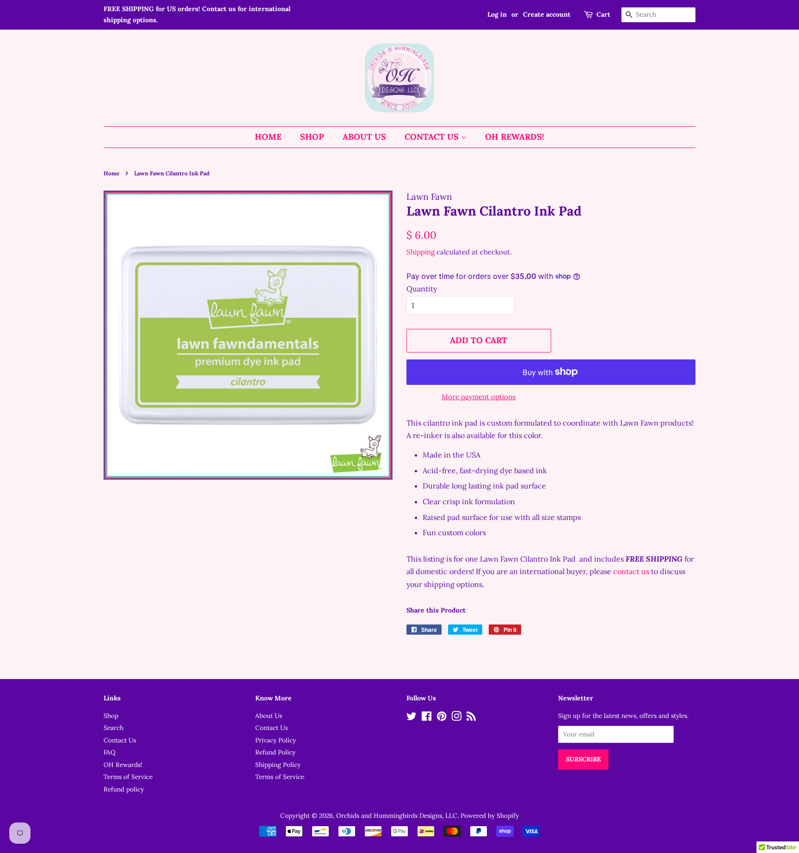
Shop (312, 136)
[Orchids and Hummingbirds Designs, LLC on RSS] (471, 718)
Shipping (420, 251)
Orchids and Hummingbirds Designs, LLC (396, 815)
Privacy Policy (275, 740)
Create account (547, 14)
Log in (497, 14)
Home (268, 136)
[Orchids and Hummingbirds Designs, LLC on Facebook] (426, 718)
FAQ (110, 752)
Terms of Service (128, 777)
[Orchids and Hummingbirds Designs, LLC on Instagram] (456, 718)
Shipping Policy (278, 764)
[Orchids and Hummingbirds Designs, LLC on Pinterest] (441, 718)
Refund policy (124, 789)
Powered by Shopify (490, 815)
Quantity (421, 288)
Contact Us (433, 136)
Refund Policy (275, 752)
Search (113, 727)
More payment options (479, 396)
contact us (631, 571)
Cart (603, 14)
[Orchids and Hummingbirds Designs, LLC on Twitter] (411, 718)
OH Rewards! (514, 136)
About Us (364, 136)
